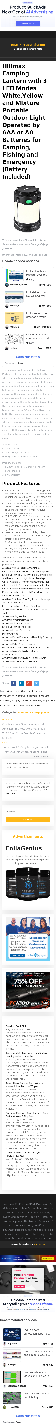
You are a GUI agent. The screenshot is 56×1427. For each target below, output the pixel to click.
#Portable (18, 705)
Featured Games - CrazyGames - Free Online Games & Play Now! (27, 1114)
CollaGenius (24, 848)
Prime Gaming (10, 633)
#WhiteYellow (33, 705)
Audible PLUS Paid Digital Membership (23, 578)
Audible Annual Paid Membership (21, 567)
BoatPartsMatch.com (28, 45)
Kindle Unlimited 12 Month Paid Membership (26, 592)
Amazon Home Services (16, 630)
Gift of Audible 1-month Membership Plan (25, 588)
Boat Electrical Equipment (33, 712)
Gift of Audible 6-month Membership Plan (26, 585)
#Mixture (26, 700)
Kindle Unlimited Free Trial (16, 626)
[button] (28, 59)
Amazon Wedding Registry (17, 619)
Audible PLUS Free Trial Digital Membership (26, 599)
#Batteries (13, 691)
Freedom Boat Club (16, 1026)
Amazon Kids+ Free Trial (15, 640)
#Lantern (5, 700)
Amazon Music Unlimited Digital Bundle (24, 657)
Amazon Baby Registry (15, 616)
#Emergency (7, 696)
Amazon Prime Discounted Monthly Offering (27, 637)
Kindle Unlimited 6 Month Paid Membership (26, 606)
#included (43, 696)
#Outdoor (5, 705)
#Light (15, 700)
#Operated (49, 700)
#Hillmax (31, 696)
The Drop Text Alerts (13, 602)
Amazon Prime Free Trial (15, 623)
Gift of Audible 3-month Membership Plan (26, 581)
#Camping (37, 691)
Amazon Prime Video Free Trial (19, 661)
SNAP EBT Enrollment (13, 595)
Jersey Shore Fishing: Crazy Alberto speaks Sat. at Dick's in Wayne (24, 1084)
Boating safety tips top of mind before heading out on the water (26, 1054)
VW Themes (39, 1244)
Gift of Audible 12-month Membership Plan (26, 571)
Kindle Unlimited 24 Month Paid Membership (27, 574)
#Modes (36, 700)
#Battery (25, 691)
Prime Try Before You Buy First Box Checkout (27, 647)
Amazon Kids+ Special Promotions (21, 644)
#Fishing (20, 696)
